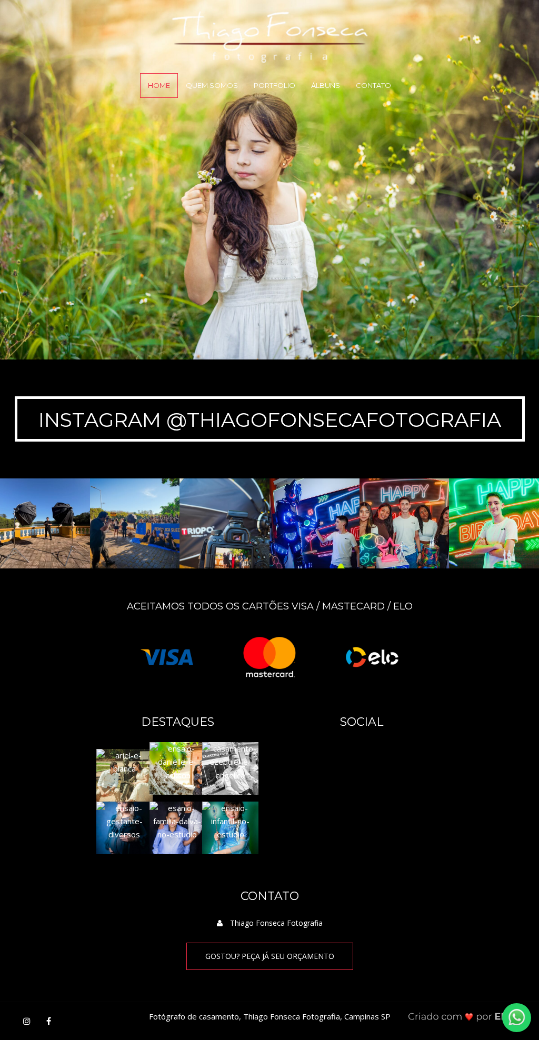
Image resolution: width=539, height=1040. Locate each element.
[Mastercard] (269, 656)
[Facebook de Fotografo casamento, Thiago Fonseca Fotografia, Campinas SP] (49, 1021)
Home (159, 85)
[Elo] (372, 656)
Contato (373, 85)
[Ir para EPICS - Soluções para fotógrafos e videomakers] (466, 1016)
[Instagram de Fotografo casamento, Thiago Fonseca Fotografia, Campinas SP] (27, 1021)
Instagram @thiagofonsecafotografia (269, 419)
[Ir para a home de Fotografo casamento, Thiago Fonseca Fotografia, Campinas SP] (269, 31)
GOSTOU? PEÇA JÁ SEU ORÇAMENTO (269, 956)
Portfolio (274, 85)
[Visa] (166, 656)
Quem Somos (212, 85)
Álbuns (325, 85)
